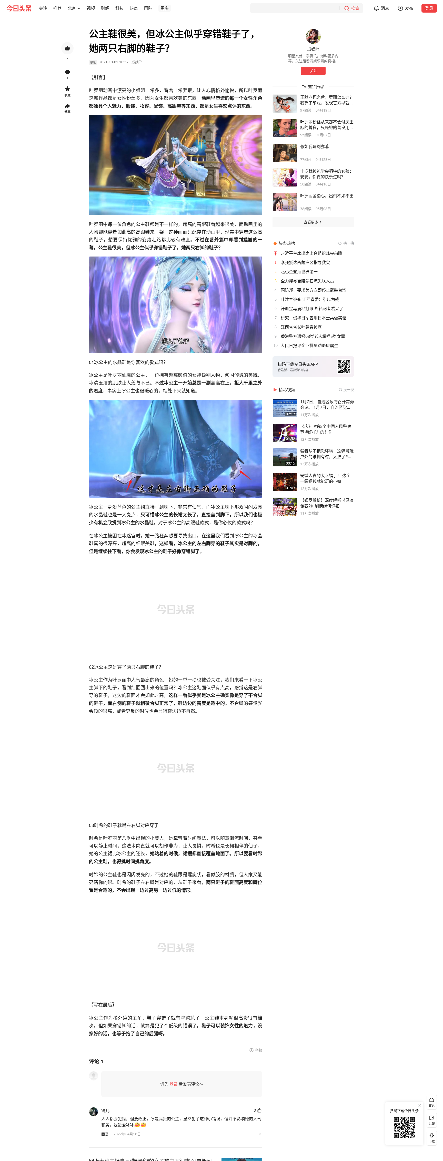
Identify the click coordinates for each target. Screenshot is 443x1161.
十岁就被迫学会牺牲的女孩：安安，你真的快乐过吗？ (327, 174)
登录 (429, 8)
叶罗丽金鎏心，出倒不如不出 (327, 196)
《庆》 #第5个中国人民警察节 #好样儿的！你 (325, 429)
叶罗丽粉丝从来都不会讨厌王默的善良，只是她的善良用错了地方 (327, 124)
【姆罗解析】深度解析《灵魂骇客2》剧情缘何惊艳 (327, 503)
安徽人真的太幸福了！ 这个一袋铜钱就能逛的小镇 (325, 478)
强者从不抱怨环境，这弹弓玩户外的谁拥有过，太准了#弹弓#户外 (327, 453)
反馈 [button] (432, 1123)
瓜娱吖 (137, 62)
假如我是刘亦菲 (314, 146)
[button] (43, 8)
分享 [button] (67, 112)
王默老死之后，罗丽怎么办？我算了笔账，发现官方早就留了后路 (327, 100)
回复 (104, 1134)
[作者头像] (313, 36)
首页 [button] (432, 1105)
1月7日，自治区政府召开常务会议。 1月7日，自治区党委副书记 (327, 404)
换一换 (348, 243)
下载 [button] (431, 1137)
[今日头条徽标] (19, 8)
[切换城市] (78, 8)
